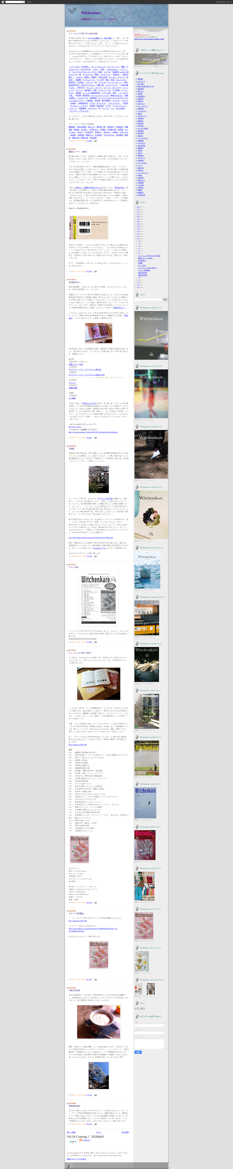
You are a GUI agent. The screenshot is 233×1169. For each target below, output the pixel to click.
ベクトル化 (106, 93)
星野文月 (141, 123)
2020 (138, 221)
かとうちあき (142, 163)
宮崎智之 (141, 99)
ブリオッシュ (105, 75)
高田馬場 (93, 98)
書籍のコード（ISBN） (78, 152)
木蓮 (112, 80)
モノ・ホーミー (143, 106)
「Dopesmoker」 (112, 69)
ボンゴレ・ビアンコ (117, 77)
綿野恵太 (141, 121)
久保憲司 (141, 178)
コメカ (140, 165)
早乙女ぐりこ (142, 116)
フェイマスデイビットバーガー (84, 72)
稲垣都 (78, 93)
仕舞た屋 (100, 85)
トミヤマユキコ (143, 138)
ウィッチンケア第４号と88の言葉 (83, 34)
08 (139, 241)
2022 (138, 217)
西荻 (107, 80)
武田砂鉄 (141, 108)
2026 (138, 207)
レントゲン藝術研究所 (91, 93)
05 (139, 248)
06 (139, 246)
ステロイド (92, 108)
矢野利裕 (141, 118)
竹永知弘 (141, 126)
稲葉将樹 (141, 89)
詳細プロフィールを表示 (76, 1159)
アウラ (108, 106)
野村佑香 (141, 133)
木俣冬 (140, 153)
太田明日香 (141, 195)
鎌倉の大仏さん (117, 95)
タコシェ (72, 383)
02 (139, 277)
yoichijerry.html (149, 39)
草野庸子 (141, 192)
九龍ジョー (141, 103)
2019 (138, 224)
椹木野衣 (86, 95)
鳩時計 (87, 77)
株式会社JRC (120, 188)
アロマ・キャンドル (97, 103)
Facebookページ (99, 548)
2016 (138, 231)
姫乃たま (141, 91)
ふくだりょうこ (143, 173)
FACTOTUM (85, 69)
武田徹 (140, 94)
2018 (138, 226)
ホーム (98, 1132)
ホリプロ (115, 101)
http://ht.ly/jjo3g (75, 427)
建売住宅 (72, 82)
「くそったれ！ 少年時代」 (79, 67)
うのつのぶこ (142, 111)
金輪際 (78, 80)
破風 (123, 67)
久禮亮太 (141, 187)
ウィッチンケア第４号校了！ (81, 653)
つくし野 (100, 80)
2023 (138, 214)
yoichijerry (86, 1140)
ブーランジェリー (119, 106)
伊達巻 (73, 103)
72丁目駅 (116, 90)
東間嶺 (140, 190)
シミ (112, 108)
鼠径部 (97, 101)
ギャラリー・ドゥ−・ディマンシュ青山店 (85, 370)
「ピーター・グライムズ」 (79, 111)
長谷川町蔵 (141, 145)
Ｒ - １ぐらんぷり (98, 67)
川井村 (125, 103)
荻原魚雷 (141, 155)
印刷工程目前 (74, 990)
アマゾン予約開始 (76, 913)
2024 (138, 212)
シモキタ (79, 77)
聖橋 (96, 75)
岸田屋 (92, 106)
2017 (138, 229)
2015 (138, 234)
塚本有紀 (87, 90)
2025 (138, 209)
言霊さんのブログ (90, 403)
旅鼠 (100, 72)
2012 (138, 282)
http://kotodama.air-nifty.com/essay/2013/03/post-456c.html (91, 538)
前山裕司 (100, 106)
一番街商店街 (82, 103)
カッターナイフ (111, 85)
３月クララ (141, 158)
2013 (138, 239)
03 (139, 253)
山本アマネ (141, 81)
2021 (138, 219)
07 (139, 243)
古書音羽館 (73, 388)
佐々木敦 (141, 84)
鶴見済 (140, 113)
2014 (138, 236)
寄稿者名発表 (74, 1106)
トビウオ (107, 72)
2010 (138, 287)
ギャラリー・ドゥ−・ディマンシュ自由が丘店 (87, 375)
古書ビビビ (73, 364)
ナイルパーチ (82, 98)
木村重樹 (141, 182)
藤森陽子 (141, 148)
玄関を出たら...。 (120, 308)
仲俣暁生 (141, 160)
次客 (114, 93)
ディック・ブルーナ (94, 88)
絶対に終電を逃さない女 (146, 86)
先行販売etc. (74, 282)
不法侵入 (80, 82)
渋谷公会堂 (102, 77)
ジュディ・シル (104, 90)
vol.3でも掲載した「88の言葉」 (100, 38)
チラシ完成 (73, 567)
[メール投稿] (94, 140)
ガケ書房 (72, 398)
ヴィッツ (79, 90)
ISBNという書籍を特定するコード (89, 188)
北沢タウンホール (88, 85)
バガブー (124, 101)
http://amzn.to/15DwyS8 (78, 745)
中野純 (140, 150)
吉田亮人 (141, 170)
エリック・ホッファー (112, 88)
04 (139, 251)
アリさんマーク (89, 80)
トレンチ (105, 108)
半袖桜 (71, 449)
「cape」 (95, 69)
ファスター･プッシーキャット (110, 82)
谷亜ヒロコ (141, 180)
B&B (81, 364)
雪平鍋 (78, 95)
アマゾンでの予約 (105, 499)
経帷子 (94, 77)
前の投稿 (125, 1132)
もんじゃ (89, 82)
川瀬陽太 (89, 101)
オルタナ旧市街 (143, 128)
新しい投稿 (71, 1132)
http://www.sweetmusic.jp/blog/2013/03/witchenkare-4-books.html (93, 432)
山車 (95, 90)
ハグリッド (73, 108)
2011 (138, 285)
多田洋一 (141, 136)
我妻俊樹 (141, 140)
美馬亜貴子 (141, 96)
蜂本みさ (141, 101)
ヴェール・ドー (113, 67)
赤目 (102, 69)
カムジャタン (121, 80)
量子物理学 (106, 101)
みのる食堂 (120, 108)
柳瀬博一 (141, 79)
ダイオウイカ (88, 75)
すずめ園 (141, 185)
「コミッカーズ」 (114, 103)
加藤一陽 (141, 168)
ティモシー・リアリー (79, 106)
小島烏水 (115, 75)
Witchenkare (91, 12)
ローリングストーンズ (100, 95)
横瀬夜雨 (82, 108)
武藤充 (140, 175)
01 (139, 280)
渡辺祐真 (141, 131)
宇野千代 (80, 88)
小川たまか (141, 143)
